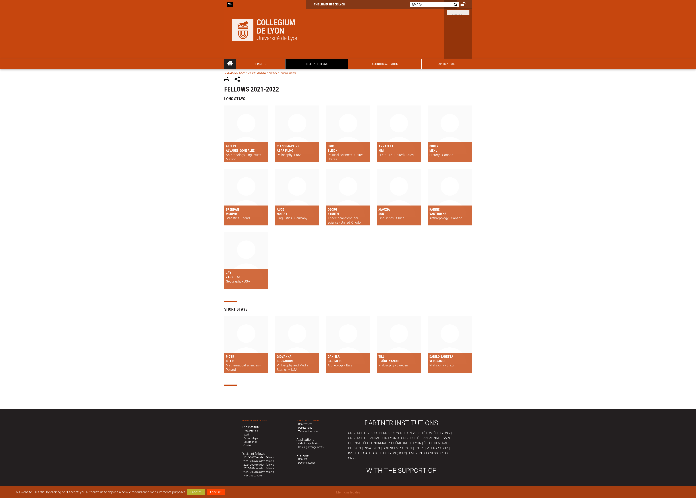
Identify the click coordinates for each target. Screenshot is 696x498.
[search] (434, 4)
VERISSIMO (437, 361)
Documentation (307, 462)
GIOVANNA (284, 356)
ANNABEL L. (386, 146)
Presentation (250, 431)
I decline (216, 492)
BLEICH (332, 150)
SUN (381, 213)
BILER (230, 361)
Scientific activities (308, 420)
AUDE (280, 209)
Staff (246, 434)
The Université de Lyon (329, 4)
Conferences (305, 424)
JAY (228, 272)
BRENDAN (232, 209)
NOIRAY (282, 213)
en (229, 4)
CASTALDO (335, 361)
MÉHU (433, 150)
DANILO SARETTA (441, 356)
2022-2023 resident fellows (258, 472)
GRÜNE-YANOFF (389, 361)
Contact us (249, 445)
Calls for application (309, 443)
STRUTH (333, 213)
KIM (381, 150)
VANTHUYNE (437, 213)
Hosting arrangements (311, 447)
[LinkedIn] (458, 12)
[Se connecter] (465, 5)
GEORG (332, 209)
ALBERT (231, 146)
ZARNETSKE (234, 277)
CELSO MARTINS (288, 146)
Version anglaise (257, 72)
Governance (250, 441)
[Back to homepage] (265, 29)
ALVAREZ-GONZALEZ (240, 150)
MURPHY (232, 213)
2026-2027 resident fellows (258, 457)
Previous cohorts (252, 475)
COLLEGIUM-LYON (235, 72)
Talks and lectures (308, 431)
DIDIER (433, 146)
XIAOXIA (384, 209)
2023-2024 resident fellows (258, 468)
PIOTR (230, 356)
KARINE (434, 209)
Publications (305, 427)
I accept (196, 492)
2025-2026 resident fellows (258, 461)
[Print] (228, 80)
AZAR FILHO (285, 150)
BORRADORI (285, 361)
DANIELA (334, 356)
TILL (381, 356)
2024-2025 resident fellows (258, 464)
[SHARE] (238, 80)
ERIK (331, 146)
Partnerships (250, 438)
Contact (302, 459)
